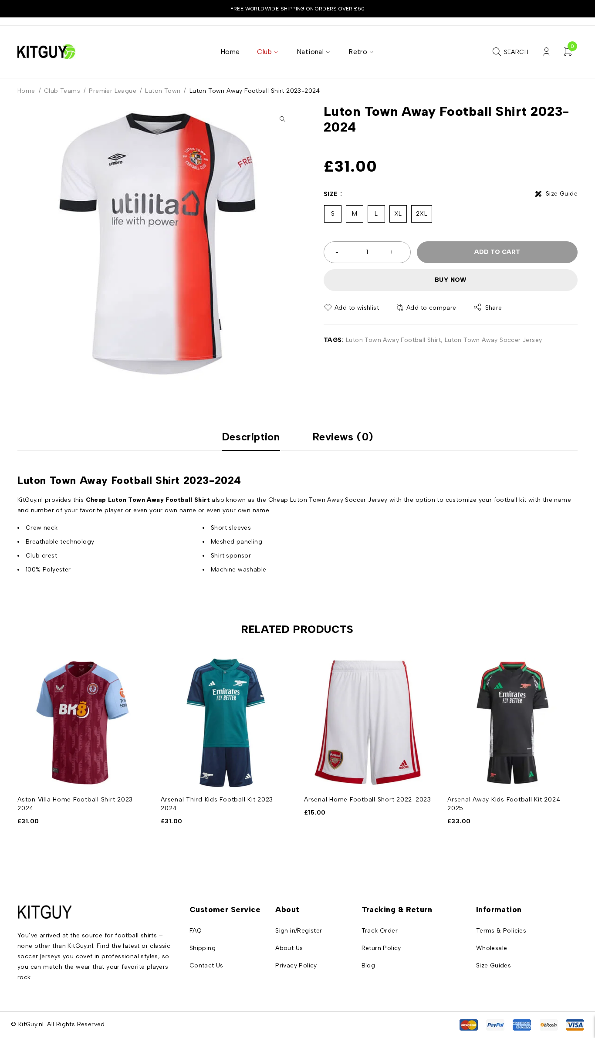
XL (398, 213)
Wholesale (491, 948)
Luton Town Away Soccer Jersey (493, 340)
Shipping (202, 948)
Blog (368, 965)
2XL (421, 213)
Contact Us (206, 965)
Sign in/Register (298, 930)
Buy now (451, 280)
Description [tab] (251, 437)
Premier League (112, 91)
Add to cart (497, 252)
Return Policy (381, 948)
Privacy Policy (296, 965)
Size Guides (493, 965)
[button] (282, 119)
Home (26, 91)
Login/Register (546, 52)
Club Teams (62, 91)
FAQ (195, 930)
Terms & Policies (501, 930)
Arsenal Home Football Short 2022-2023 (367, 799)
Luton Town (162, 91)
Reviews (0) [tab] (343, 437)
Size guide (562, 193)
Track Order (380, 930)
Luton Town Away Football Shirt (393, 340)
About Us (289, 948)
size (331, 194)
